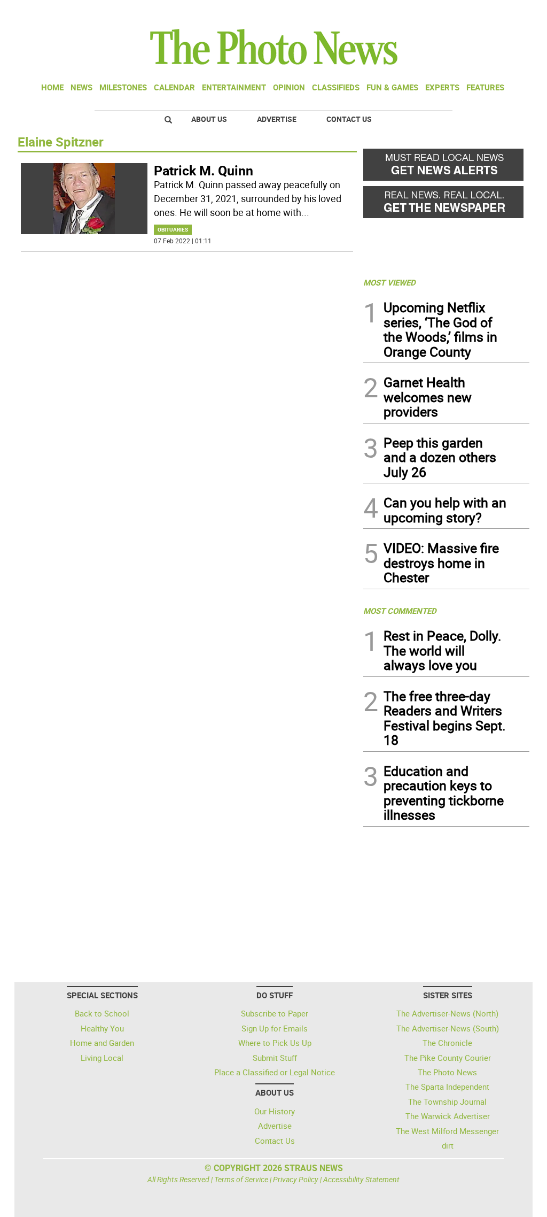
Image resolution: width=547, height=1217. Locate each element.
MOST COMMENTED (399, 610)
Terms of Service (241, 1179)
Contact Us (349, 119)
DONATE (503, 12)
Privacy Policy (295, 1179)
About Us (209, 119)
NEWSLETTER (443, 12)
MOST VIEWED (389, 282)
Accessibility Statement (361, 1179)
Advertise (276, 119)
